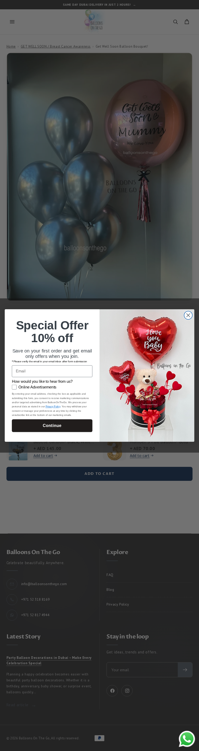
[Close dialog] (188, 315)
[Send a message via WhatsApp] (186, 739)
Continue (52, 425)
